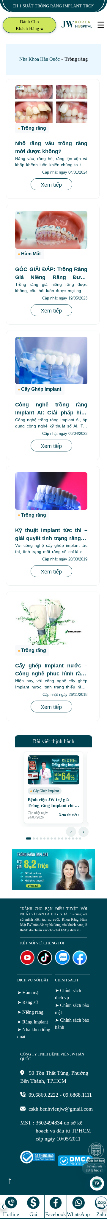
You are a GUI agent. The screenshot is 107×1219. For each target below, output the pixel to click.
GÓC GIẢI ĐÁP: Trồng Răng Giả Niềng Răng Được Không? (51, 277)
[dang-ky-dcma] (75, 1164)
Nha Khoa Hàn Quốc (39, 59)
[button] (28, 838)
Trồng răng (33, 128)
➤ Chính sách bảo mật (72, 1009)
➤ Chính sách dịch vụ (68, 994)
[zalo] (62, 963)
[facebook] (80, 963)
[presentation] (71, 832)
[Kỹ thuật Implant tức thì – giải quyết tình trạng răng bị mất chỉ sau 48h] (51, 491)
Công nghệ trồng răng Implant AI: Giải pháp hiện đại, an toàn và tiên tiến (51, 413)
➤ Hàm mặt (28, 992)
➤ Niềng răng (30, 1012)
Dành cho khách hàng (28, 25)
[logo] (77, 27)
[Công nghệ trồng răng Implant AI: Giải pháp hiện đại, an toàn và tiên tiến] (51, 360)
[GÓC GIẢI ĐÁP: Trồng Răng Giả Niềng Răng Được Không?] (51, 230)
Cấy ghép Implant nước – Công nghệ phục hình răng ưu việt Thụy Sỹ (51, 674)
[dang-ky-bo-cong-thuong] (37, 1162)
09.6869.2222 (43, 1095)
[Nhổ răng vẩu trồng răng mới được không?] (51, 104)
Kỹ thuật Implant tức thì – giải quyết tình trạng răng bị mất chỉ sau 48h (51, 538)
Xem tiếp (51, 185)
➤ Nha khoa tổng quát (33, 1033)
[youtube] (27, 963)
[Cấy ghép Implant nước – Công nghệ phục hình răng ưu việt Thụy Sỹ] (51, 621)
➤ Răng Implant (32, 1021)
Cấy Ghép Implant (41, 389)
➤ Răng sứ (27, 1002)
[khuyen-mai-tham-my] (53, 888)
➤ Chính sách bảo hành (72, 1024)
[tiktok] (44, 963)
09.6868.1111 (77, 1095)
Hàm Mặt (31, 253)
